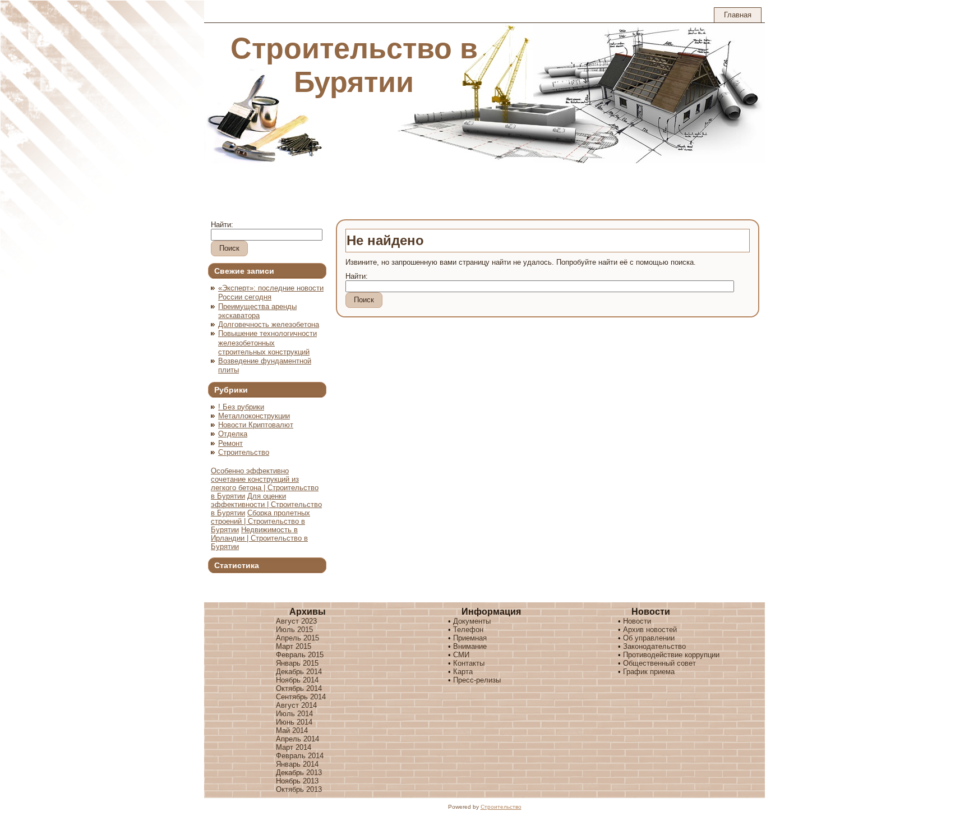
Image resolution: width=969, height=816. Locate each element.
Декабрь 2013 (299, 772)
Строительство (243, 452)
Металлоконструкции (254, 416)
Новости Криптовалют (255, 425)
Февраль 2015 (300, 655)
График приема (649, 671)
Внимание (470, 646)
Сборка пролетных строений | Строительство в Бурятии (260, 521)
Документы (472, 621)
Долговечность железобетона (268, 324)
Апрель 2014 (297, 739)
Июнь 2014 (294, 722)
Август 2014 (296, 705)
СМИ (461, 655)
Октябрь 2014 (299, 688)
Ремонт (230, 443)
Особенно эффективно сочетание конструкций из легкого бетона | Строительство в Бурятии (265, 483)
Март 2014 (293, 747)
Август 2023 (296, 621)
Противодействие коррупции (671, 655)
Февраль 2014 (300, 756)
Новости (637, 621)
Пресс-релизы (477, 680)
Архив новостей (650, 629)
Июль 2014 (294, 713)
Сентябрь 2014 (301, 697)
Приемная (470, 638)
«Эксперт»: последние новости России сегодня (271, 292)
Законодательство (654, 646)
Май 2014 (292, 730)
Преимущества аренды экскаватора (257, 311)
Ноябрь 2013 (297, 781)
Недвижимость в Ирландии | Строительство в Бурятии (259, 538)
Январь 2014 (297, 764)
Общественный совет (659, 663)
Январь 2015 (297, 663)
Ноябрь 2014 (297, 680)
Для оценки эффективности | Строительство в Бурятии (266, 504)
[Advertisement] (408, 188)
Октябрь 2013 (299, 789)
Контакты (468, 663)
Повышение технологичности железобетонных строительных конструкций (267, 342)
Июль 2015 (294, 629)
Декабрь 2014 (299, 671)
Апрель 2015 (297, 638)
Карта (463, 671)
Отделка (232, 434)
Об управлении (649, 638)
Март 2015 (293, 646)
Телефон (468, 629)
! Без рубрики (241, 407)
